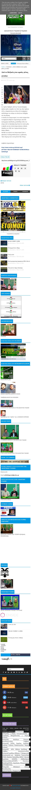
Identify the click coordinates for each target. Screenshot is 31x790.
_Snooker (3, 645)
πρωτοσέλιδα (10, 233)
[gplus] (8, 672)
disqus (15, 191)
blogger (5, 191)
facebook (25, 191)
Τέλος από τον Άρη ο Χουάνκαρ (15, 268)
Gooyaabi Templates (15, 788)
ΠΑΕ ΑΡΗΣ (6, 63)
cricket (2, 651)
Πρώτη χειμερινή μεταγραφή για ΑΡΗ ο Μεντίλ (19, 261)
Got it (20, 13)
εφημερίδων (17, 233)
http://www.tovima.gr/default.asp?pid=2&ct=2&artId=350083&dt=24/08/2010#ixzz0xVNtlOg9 (15, 149)
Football (3, 644)
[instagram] (25, 672)
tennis (2, 647)
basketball (3, 650)
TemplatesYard (16, 785)
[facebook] (3, 672)
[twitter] (6, 672)
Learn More (13, 13)
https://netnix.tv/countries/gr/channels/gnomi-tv (15, 655)
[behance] (22, 672)
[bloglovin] (14, 672)
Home (2, 67)
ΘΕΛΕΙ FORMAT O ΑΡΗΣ (14, 241)
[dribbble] (17, 672)
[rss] (19, 672)
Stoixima (19, 317)
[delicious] (27, 672)
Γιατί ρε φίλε (11, 254)
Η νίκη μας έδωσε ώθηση (15, 63)
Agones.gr (15, 317)
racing (2, 648)
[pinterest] (11, 672)
